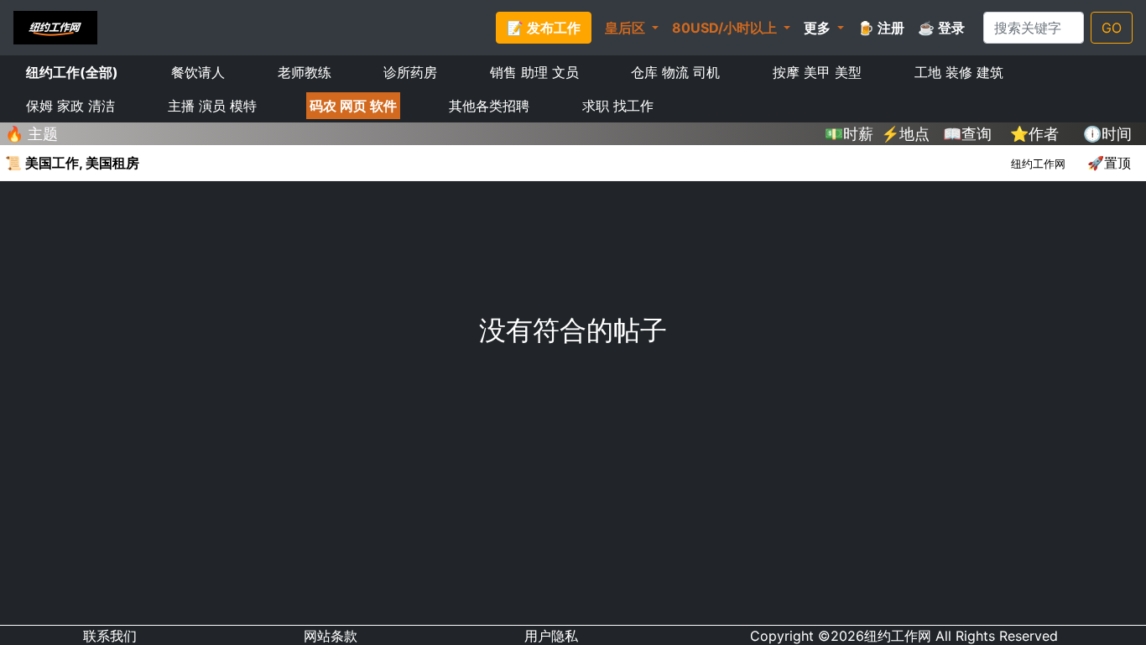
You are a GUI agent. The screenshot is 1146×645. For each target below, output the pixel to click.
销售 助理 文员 (534, 72)
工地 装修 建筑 (958, 72)
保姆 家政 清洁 (70, 105)
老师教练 (304, 72)
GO (1112, 27)
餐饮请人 (198, 72)
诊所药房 (410, 72)
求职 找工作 (618, 105)
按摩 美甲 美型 (817, 72)
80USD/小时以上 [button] (726, 27)
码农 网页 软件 (353, 105)
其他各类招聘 (489, 105)
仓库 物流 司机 (675, 72)
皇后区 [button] (627, 27)
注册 (880, 27)
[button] (824, 27)
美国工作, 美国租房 (72, 162)
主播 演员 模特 (212, 105)
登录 (941, 27)
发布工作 (544, 27)
